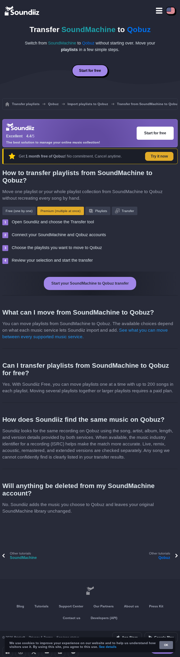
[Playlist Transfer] (22, 10)
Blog (20, 606)
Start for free (90, 71)
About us (131, 606)
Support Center (71, 606)
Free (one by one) (19, 211)
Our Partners (104, 606)
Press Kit (156, 606)
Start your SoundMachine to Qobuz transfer (90, 283)
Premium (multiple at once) (61, 211)
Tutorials (41, 606)
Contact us (71, 618)
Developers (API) (104, 618)
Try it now (159, 156)
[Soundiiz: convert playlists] (90, 590)
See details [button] (107, 647)
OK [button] (166, 645)
